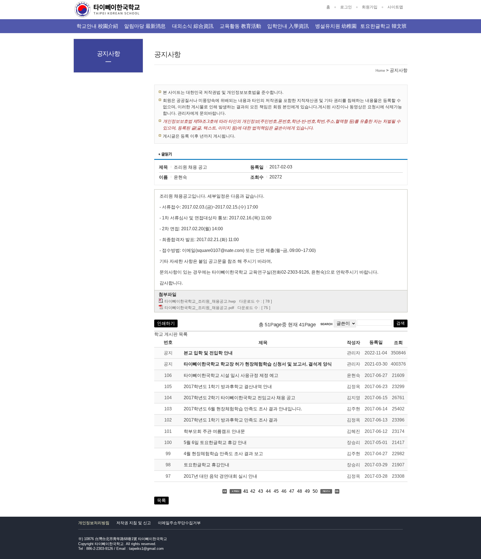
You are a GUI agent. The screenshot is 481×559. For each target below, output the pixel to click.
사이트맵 (395, 7)
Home (380, 70)
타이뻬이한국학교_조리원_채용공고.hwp (200, 301)
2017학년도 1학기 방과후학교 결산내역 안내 (228, 386)
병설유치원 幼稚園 (336, 26)
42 (252, 491)
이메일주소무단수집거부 (179, 523)
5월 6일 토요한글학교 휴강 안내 (215, 442)
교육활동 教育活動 (240, 26)
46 (283, 491)
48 (299, 491)
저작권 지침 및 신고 (133, 523)
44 (268, 491)
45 (276, 491)
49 (307, 491)
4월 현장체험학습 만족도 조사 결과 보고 (223, 453)
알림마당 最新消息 (145, 26)
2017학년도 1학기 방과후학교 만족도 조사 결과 (231, 420)
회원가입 (369, 7)
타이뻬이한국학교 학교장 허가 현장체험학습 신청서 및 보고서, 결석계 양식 (258, 364)
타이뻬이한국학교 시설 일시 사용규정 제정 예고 (231, 375)
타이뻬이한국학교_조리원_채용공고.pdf (199, 307)
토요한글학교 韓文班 (383, 26)
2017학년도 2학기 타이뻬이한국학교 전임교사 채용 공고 (239, 397)
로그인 (346, 7)
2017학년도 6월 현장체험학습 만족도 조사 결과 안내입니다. (243, 408)
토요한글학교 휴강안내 (206, 464)
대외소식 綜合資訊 (192, 26)
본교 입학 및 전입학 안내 (208, 352)
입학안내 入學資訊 (288, 26)
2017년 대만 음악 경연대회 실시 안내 (220, 476)
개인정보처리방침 (93, 523)
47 (291, 491)
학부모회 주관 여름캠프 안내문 (214, 431)
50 (315, 491)
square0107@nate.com (220, 250)
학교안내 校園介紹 (97, 26)
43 (260, 491)
